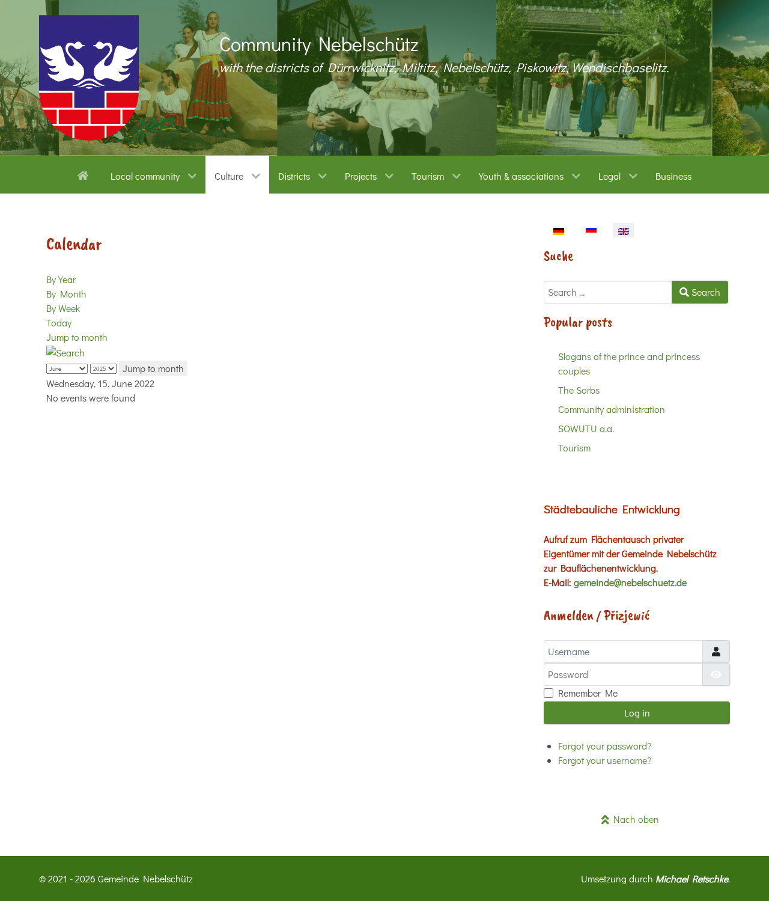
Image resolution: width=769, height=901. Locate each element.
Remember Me (588, 692)
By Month (66, 293)
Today (58, 322)
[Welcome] (85, 174)
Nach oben (634, 819)
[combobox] (608, 292)
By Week (63, 308)
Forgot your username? (604, 760)
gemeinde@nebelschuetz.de (630, 582)
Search (704, 292)
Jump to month (77, 337)
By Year (61, 279)
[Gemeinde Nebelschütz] (89, 78)
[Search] (65, 351)
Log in (637, 712)
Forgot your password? (604, 745)
